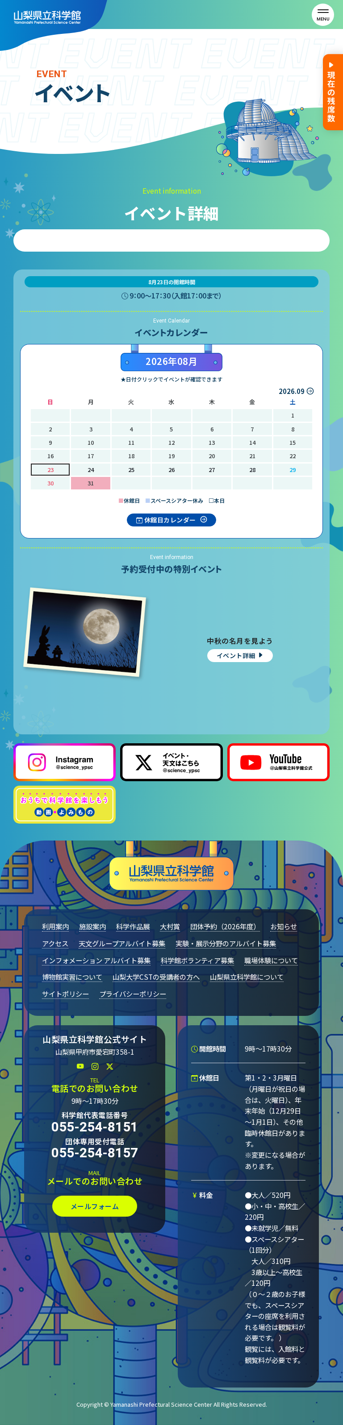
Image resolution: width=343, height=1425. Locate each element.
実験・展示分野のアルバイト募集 (226, 943)
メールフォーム (95, 1206)
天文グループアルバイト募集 (122, 943)
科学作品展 (133, 926)
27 (212, 469)
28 (252, 469)
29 (292, 469)
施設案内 (92, 926)
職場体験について (271, 960)
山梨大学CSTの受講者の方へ (156, 977)
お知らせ (283, 926)
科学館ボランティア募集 (197, 960)
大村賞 (170, 926)
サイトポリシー (65, 993)
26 (171, 469)
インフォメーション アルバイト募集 (96, 960)
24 (91, 469)
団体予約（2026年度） (225, 926)
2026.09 (292, 391)
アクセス (55, 943)
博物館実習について (72, 977)
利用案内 (55, 926)
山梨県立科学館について (247, 977)
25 (131, 469)
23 (50, 469)
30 (50, 483)
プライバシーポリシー (132, 993)
